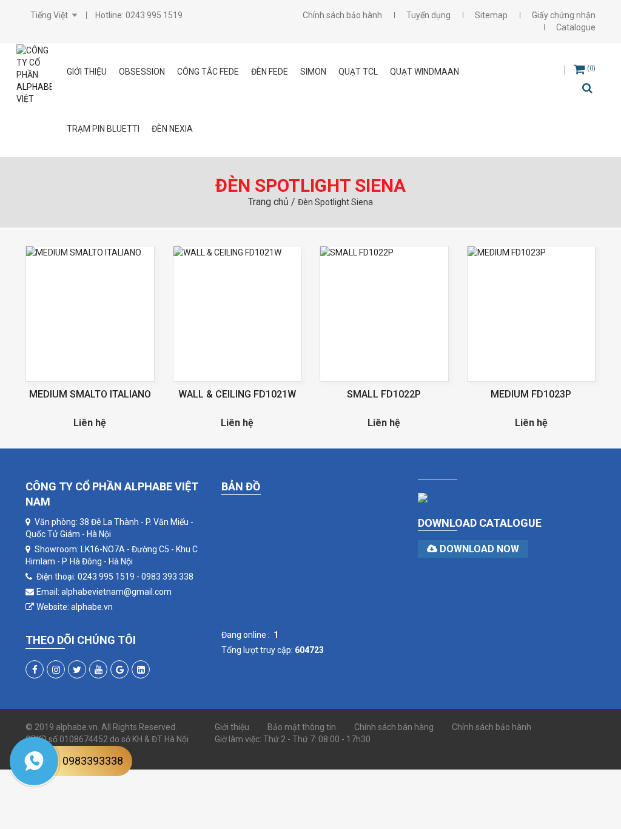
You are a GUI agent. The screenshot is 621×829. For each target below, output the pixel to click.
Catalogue (576, 27)
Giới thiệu (87, 71)
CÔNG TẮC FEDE (208, 71)
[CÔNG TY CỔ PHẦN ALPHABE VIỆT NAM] (34, 74)
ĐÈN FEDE (269, 71)
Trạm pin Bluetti (103, 129)
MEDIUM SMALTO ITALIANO (90, 394)
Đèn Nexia (172, 129)
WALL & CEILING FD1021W (237, 394)
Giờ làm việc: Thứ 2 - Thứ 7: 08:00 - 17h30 (293, 739)
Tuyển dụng (428, 15)
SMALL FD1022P (384, 394)
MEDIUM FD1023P (531, 394)
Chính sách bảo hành (342, 15)
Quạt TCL (358, 71)
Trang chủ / (273, 202)
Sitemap (491, 15)
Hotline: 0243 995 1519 (139, 15)
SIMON (313, 71)
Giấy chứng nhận (564, 15)
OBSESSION (142, 71)
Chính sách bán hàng (394, 727)
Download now (478, 549)
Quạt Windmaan (424, 71)
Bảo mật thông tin (301, 727)
